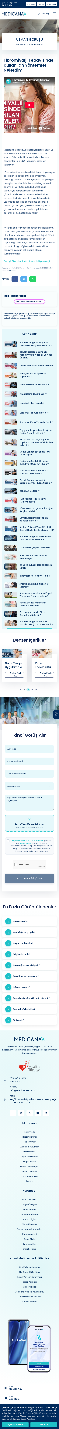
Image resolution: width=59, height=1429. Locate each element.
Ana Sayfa (21, 44)
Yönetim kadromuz (29, 1214)
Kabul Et (44, 1424)
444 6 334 (7, 5)
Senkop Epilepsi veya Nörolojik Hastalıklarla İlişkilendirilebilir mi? (36, 528)
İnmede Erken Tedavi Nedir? (34, 384)
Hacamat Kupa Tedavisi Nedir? (36, 422)
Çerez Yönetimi (29, 1301)
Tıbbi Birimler (29, 1141)
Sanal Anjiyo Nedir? (29, 490)
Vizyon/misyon (30, 1204)
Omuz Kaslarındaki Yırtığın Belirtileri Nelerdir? (33, 519)
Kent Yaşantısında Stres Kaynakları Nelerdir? (32, 614)
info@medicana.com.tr (23, 1090)
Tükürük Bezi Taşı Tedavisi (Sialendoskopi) (33, 500)
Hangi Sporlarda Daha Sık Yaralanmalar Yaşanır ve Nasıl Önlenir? (35, 354)
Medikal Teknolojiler (29, 1166)
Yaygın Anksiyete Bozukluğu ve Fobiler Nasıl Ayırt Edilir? (35, 432)
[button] (22, 689)
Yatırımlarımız (29, 1209)
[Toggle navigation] (54, 13)
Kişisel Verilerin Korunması (29, 1277)
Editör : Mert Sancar (9, 271)
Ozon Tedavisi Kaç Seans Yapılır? (44, 665)
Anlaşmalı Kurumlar (29, 1146)
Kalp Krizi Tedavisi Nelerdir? (33, 412)
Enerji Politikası (29, 1249)
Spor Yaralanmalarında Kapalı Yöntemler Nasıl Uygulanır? (35, 595)
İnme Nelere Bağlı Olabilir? (33, 394)
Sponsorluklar (29, 1244)
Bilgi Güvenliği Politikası (29, 1272)
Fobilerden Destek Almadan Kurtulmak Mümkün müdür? (34, 462)
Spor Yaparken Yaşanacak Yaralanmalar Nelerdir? (33, 472)
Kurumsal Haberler (29, 1176)
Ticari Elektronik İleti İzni (30, 1296)
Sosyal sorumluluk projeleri (29, 1229)
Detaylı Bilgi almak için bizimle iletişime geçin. (28, 261)
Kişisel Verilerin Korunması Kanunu (27, 840)
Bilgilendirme (25, 843)
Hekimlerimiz (29, 1151)
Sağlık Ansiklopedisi (29, 1156)
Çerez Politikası (28, 1419)
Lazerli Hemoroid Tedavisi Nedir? (36, 365)
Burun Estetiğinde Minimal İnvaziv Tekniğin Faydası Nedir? (36, 623)
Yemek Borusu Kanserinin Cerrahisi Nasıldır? (32, 604)
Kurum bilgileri (29, 1219)
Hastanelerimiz (30, 1137)
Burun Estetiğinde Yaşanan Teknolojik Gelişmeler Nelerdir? (35, 344)
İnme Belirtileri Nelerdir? (31, 403)
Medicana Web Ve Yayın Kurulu (29, 1291)
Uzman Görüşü (36, 44)
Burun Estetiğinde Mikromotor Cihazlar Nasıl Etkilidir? (35, 538)
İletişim (29, 1181)
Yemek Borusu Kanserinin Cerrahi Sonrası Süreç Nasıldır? (35, 481)
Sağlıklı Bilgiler (29, 1161)
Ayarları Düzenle (15, 1424)
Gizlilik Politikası (29, 1286)
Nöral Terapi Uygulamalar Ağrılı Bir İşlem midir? (14, 665)
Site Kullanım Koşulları (29, 1267)
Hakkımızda (29, 1132)
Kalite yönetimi (29, 1234)
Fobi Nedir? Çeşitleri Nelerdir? (34, 547)
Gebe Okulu (29, 1239)
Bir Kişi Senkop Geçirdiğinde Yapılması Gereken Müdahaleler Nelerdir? (36, 442)
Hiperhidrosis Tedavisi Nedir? (34, 575)
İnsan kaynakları (29, 1199)
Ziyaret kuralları (29, 1224)
